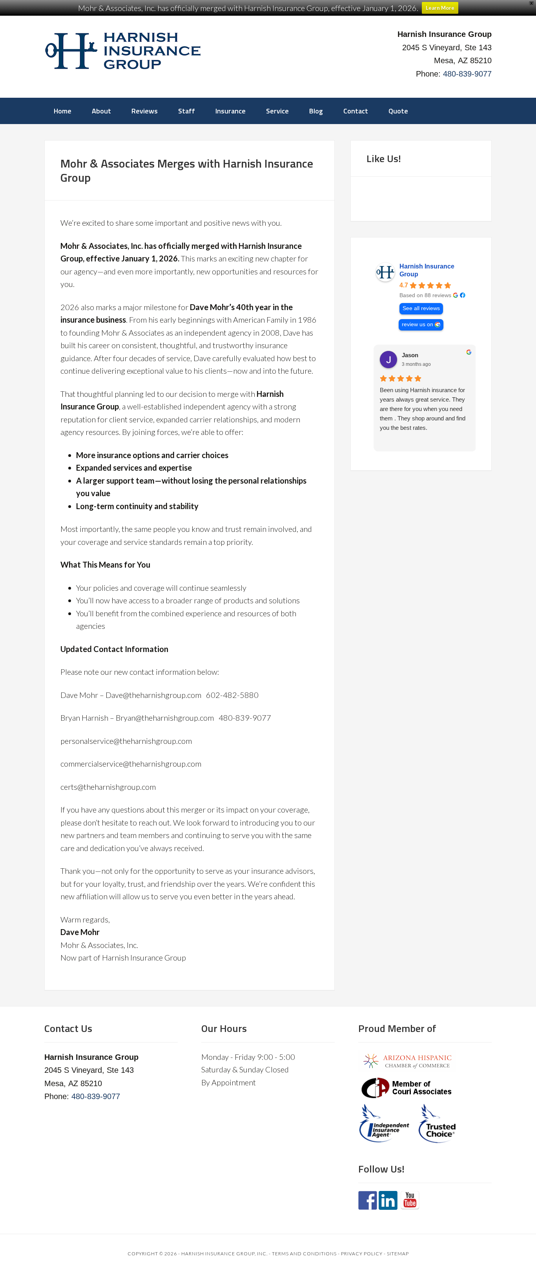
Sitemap (398, 1254)
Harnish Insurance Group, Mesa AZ (122, 51)
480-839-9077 (467, 73)
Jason (406, 355)
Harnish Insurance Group (426, 270)
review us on (417, 324)
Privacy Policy (362, 1254)
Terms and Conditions (304, 1254)
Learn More (440, 8)
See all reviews (421, 308)
